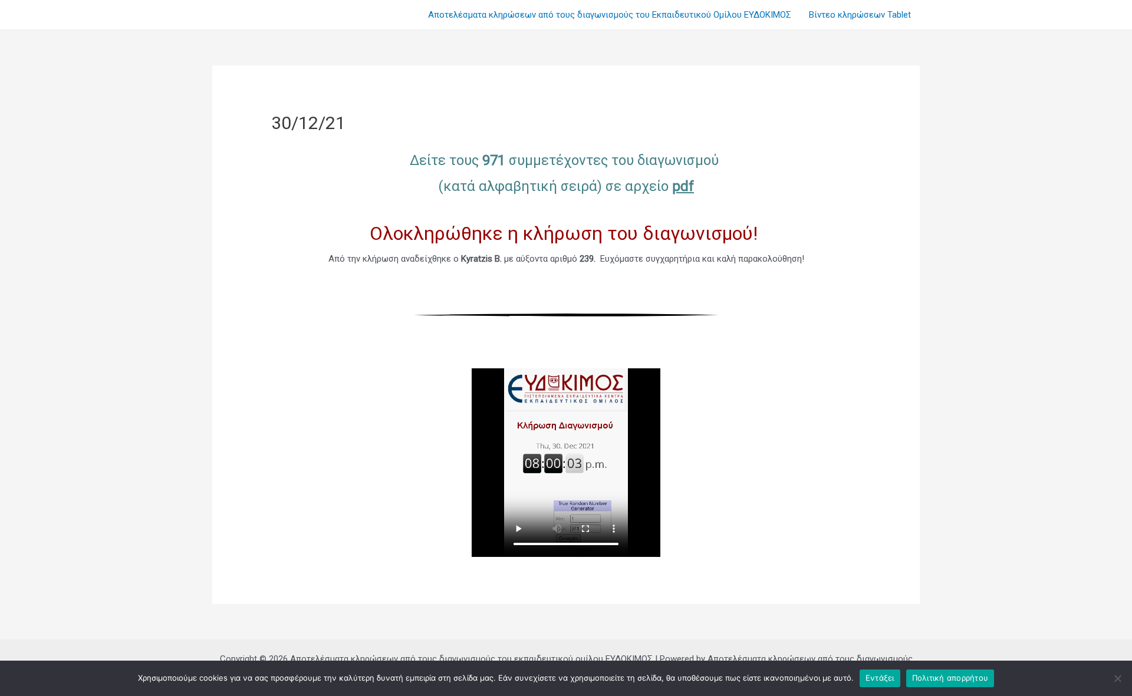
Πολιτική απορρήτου (950, 677)
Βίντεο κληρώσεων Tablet (860, 14)
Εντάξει (880, 677)
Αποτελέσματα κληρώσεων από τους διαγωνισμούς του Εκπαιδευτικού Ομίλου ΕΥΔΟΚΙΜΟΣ (609, 14)
